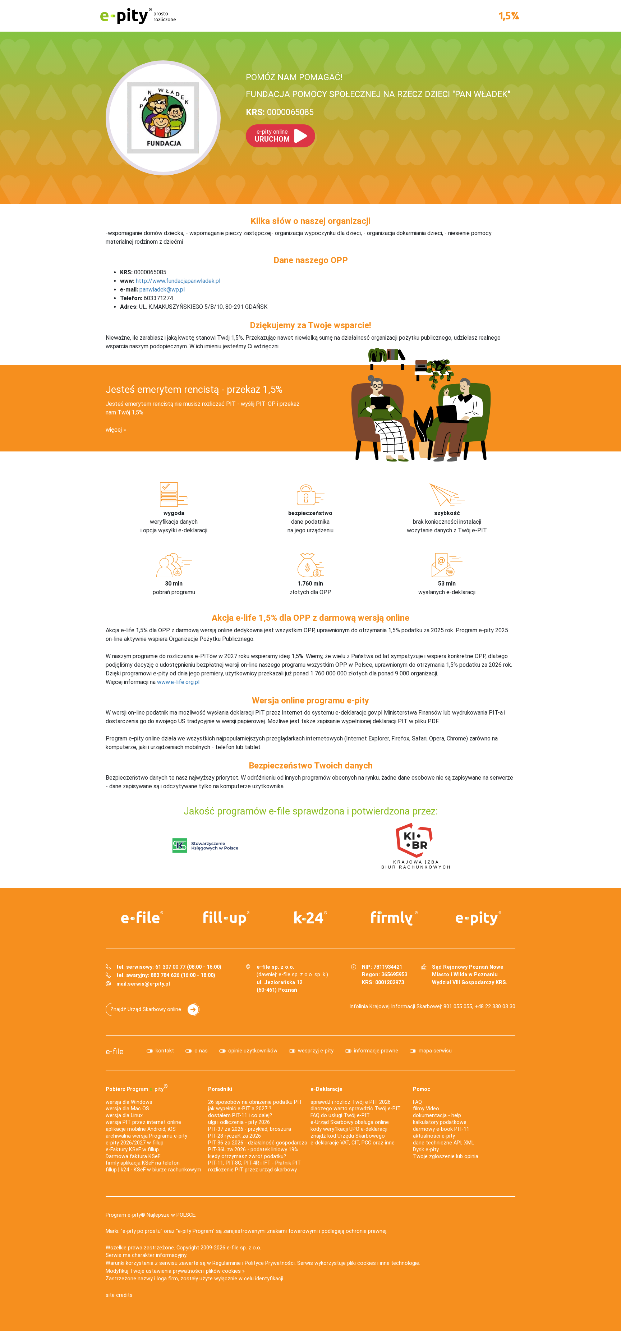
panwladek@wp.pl (162, 289)
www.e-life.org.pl (178, 682)
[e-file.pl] (142, 917)
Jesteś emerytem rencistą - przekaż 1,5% (194, 389)
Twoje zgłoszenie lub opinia (445, 1156)
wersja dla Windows (129, 1102)
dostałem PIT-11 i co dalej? (240, 1115)
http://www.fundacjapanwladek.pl (178, 280)
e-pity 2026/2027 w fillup (135, 1143)
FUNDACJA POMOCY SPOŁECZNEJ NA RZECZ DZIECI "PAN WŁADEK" (378, 94)
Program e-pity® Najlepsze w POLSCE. (151, 1215)
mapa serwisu (435, 1051)
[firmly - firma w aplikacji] (394, 918)
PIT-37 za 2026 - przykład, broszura (249, 1129)
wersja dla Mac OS (127, 1109)
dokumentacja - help (437, 1115)
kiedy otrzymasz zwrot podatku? (247, 1156)
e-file (115, 1051)
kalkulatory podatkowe (439, 1122)
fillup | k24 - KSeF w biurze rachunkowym (153, 1170)
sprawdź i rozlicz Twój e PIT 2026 (350, 1102)
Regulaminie (226, 1263)
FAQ (417, 1102)
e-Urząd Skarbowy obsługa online (349, 1122)
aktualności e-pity (434, 1136)
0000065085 (280, 112)
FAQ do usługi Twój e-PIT (340, 1115)
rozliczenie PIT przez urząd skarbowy (252, 1170)
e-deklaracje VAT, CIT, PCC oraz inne (352, 1143)
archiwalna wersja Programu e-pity (146, 1136)
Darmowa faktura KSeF (133, 1156)
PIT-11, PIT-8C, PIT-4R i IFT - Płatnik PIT (254, 1163)
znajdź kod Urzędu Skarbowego (347, 1136)
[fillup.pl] (226, 918)
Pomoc (421, 1089)
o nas (201, 1051)
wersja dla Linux (124, 1115)
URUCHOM (272, 135)
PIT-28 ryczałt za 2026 (234, 1136)
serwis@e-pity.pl (149, 984)
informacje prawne (376, 1051)
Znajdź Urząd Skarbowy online (145, 1009)
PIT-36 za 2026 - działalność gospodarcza (257, 1143)
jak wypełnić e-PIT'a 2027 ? (239, 1109)
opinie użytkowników (252, 1051)
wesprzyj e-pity (316, 1051)
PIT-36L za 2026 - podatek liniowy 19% (253, 1150)
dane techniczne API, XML (443, 1143)
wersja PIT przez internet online (143, 1122)
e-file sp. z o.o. (244, 1248)
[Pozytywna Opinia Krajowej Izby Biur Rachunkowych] (415, 845)
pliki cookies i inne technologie (383, 1263)
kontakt (165, 1051)
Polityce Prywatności (270, 1263)
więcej (114, 429)
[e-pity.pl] (478, 918)
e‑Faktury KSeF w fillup (132, 1150)
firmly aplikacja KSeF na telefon (143, 1163)
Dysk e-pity (426, 1150)
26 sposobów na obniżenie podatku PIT (255, 1102)
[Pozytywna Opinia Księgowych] (205, 845)
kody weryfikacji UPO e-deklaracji (348, 1129)
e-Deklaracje (326, 1089)
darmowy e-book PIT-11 (441, 1129)
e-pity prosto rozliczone (138, 16)
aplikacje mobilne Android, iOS (141, 1129)
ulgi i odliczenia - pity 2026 (239, 1122)
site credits (119, 1295)
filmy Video (426, 1109)
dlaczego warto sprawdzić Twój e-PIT (355, 1109)
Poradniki (220, 1089)
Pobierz (137, 1087)
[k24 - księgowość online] (310, 917)
